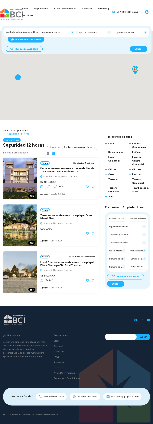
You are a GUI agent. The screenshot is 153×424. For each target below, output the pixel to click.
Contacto (27, 15)
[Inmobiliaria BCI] (14, 320)
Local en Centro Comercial (138, 161)
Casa (111, 143)
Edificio (136, 152)
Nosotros (87, 8)
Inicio (25, 8)
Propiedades (41, 8)
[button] (138, 74)
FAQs (56, 356)
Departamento (116, 152)
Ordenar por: (54, 147)
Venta (45, 163)
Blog (56, 340)
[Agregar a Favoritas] (87, 186)
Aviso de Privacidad (64, 373)
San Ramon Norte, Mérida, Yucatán (59, 176)
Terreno (113, 179)
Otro (111, 174)
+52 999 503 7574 (127, 12)
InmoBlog (103, 8)
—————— (60, 367)
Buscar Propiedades (64, 8)
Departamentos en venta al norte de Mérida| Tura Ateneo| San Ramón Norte (67, 170)
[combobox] (58, 32)
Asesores (59, 362)
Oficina (112, 169)
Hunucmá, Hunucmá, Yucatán (57, 223)
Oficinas (136, 169)
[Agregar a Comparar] (93, 186)
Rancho (136, 174)
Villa (110, 196)
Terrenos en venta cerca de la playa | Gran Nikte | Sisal (66, 217)
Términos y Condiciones (67, 378)
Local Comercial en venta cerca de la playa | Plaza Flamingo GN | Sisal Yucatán (67, 264)
